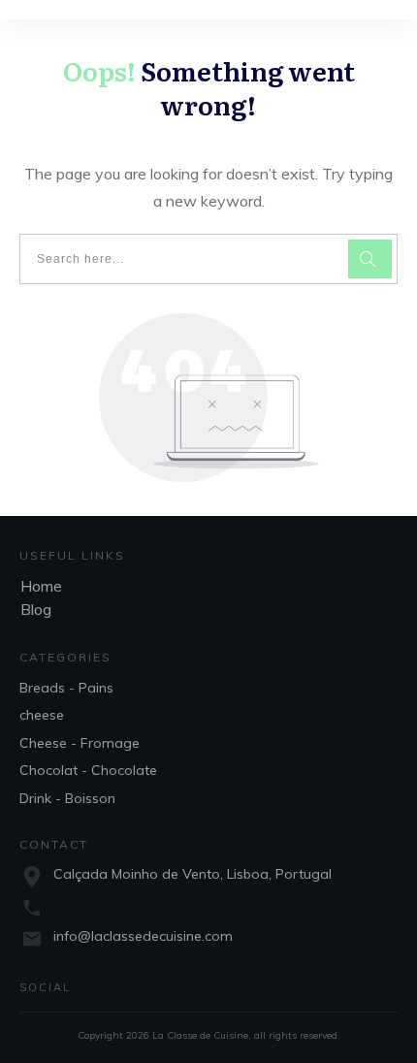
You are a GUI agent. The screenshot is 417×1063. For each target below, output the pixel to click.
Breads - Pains (66, 687)
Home (41, 586)
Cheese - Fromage (79, 743)
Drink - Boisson (67, 798)
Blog (35, 609)
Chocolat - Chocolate (88, 770)
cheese (41, 715)
